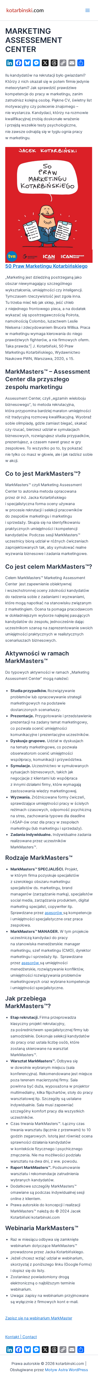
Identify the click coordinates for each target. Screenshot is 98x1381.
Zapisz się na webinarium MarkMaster (38, 1318)
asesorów (54, 912)
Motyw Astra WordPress (66, 1369)
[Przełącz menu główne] (87, 10)
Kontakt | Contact (21, 1337)
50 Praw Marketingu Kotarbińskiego (46, 266)
